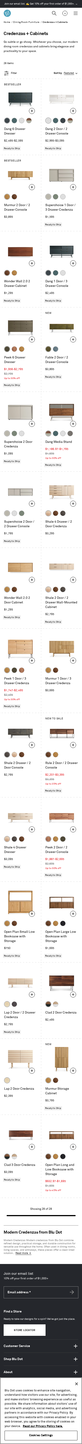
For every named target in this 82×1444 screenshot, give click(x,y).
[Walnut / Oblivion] (48, 1004)
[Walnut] (14, 197)
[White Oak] (7, 197)
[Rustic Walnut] (14, 349)
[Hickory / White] (56, 1004)
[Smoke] (63, 513)
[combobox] (66, 73)
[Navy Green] (7, 121)
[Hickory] (48, 513)
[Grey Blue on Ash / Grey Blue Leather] (56, 349)
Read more (21, 1253)
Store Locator (24, 1330)
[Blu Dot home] (7, 13)
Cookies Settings (41, 1435)
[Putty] (48, 197)
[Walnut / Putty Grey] (29, 121)
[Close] (77, 1384)
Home (7, 22)
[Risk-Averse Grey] (70, 433)
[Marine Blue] (14, 121)
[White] (22, 121)
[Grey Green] (56, 197)
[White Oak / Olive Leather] (48, 349)
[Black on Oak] (63, 923)
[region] (41, 1410)
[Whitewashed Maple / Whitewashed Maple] (7, 1004)
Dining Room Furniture (26, 22)
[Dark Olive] (7, 349)
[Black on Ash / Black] (14, 1004)
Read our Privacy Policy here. (43, 1426)
